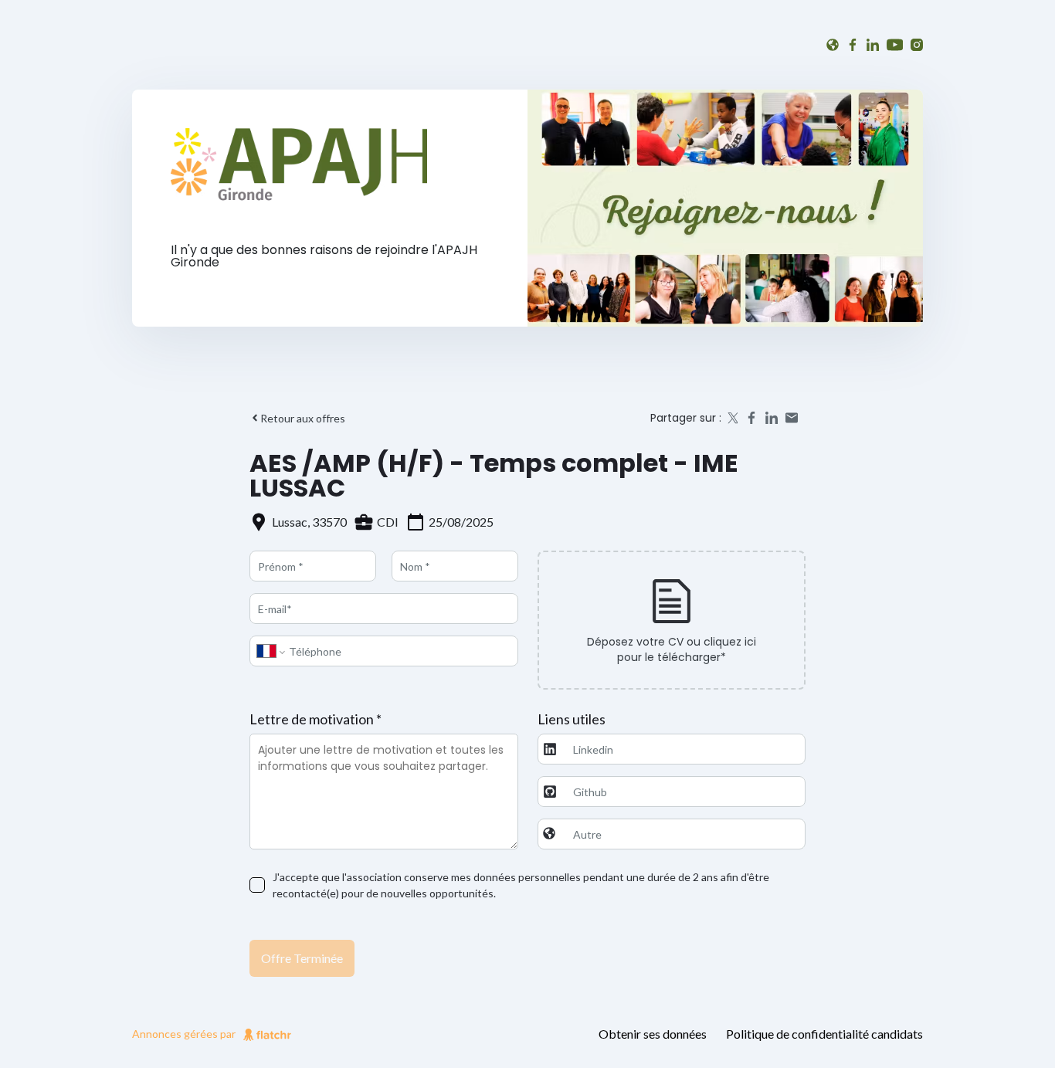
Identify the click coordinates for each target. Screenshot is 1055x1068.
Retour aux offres (302, 418)
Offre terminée (302, 958)
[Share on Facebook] (751, 418)
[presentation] (672, 620)
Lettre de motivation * (315, 718)
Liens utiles (572, 718)
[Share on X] (731, 418)
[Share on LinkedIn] (771, 418)
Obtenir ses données (653, 1033)
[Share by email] (791, 418)
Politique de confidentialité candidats (824, 1033)
